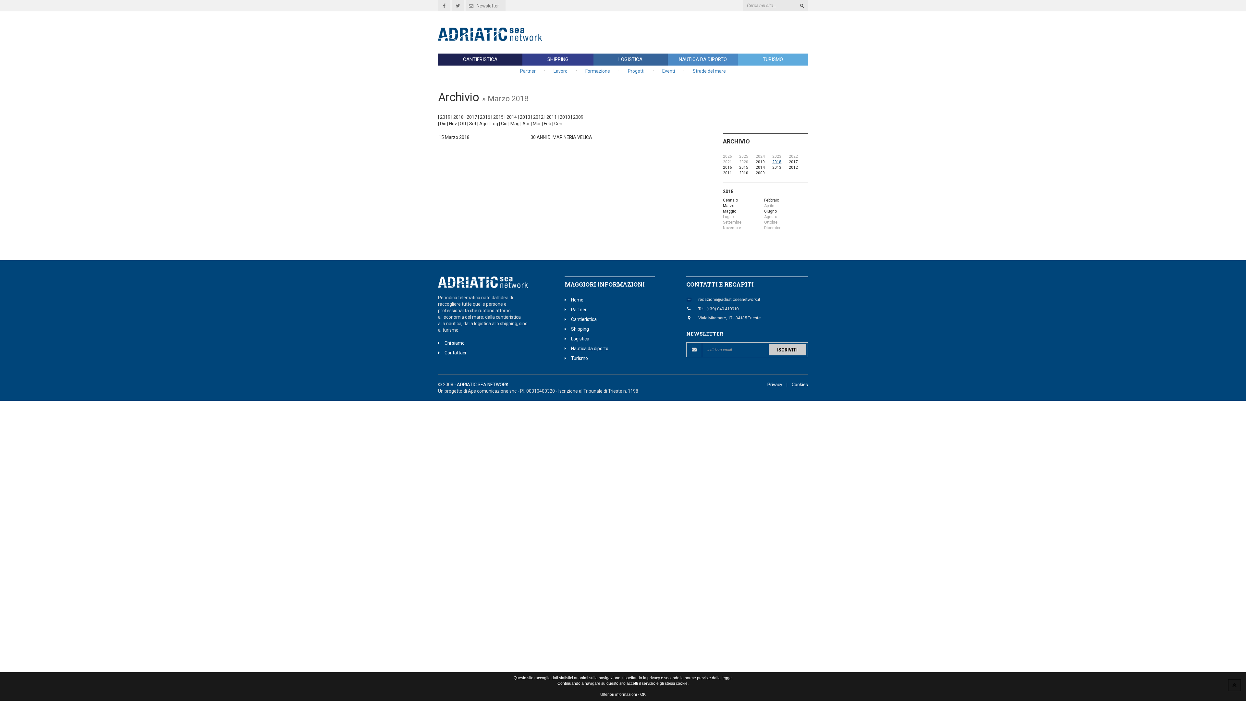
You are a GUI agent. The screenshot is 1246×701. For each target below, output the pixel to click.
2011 (551, 117)
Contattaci (455, 352)
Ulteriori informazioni (618, 695)
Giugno (770, 211)
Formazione (597, 71)
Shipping (557, 59)
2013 (525, 117)
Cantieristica (480, 59)
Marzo (728, 205)
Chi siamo (455, 343)
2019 (445, 117)
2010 (565, 117)
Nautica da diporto (703, 59)
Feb (547, 123)
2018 (458, 117)
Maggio (729, 211)
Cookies (800, 384)
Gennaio (730, 200)
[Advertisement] (690, 32)
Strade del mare (709, 71)
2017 (472, 117)
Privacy (774, 384)
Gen (558, 123)
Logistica (630, 59)
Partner (528, 71)
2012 (538, 117)
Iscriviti (787, 349)
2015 (498, 117)
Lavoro (561, 71)
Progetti (636, 71)
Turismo (773, 59)
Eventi (668, 71)
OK (643, 695)
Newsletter (488, 5)
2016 (485, 117)
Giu (504, 123)
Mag (514, 123)
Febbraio (771, 200)
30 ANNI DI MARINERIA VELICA (561, 137)
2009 (578, 117)
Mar (537, 123)
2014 (512, 117)
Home (577, 299)
